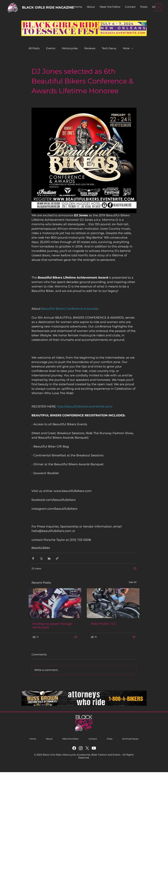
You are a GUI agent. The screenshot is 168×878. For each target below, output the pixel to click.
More (126, 48)
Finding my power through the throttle (52, 625)
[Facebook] (74, 748)
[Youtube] (93, 748)
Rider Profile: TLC (103, 624)
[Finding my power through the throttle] (55, 603)
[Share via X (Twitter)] (41, 558)
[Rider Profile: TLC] (113, 603)
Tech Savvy (109, 48)
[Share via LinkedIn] (49, 558)
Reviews (89, 48)
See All (132, 582)
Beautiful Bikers (41, 547)
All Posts (34, 48)
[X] (87, 748)
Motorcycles (70, 48)
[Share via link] (57, 558)
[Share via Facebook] (33, 558)
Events (50, 48)
